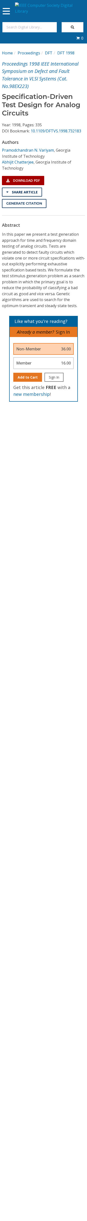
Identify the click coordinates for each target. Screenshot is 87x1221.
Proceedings (29, 53)
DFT (48, 53)
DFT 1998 (65, 53)
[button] (79, 38)
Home (7, 53)
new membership (31, 394)
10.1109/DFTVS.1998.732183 (56, 131)
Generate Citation (24, 203)
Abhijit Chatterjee (18, 162)
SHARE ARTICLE (24, 192)
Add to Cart (28, 377)
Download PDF (26, 180)
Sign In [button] (63, 332)
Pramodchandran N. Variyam (28, 150)
